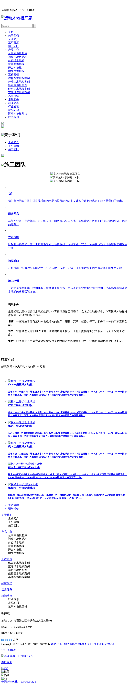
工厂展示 (13, 42)
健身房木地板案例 (19, 88)
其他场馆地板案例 (19, 92)
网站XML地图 (78, 644)
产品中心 (13, 49)
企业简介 (13, 39)
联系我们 (13, 117)
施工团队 (13, 46)
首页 (11, 32)
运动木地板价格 (17, 113)
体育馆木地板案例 (19, 78)
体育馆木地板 (16, 60)
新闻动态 (13, 103)
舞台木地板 (15, 67)
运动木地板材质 (17, 53)
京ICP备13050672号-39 (100, 644)
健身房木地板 (16, 71)
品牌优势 (13, 95)
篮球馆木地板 (16, 64)
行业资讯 (13, 106)
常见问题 (13, 110)
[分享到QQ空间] (2, 640)
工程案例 (13, 74)
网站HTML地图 (60, 644)
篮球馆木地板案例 (19, 81)
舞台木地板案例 (17, 85)
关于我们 (13, 35)
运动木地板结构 (17, 56)
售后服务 (13, 99)
